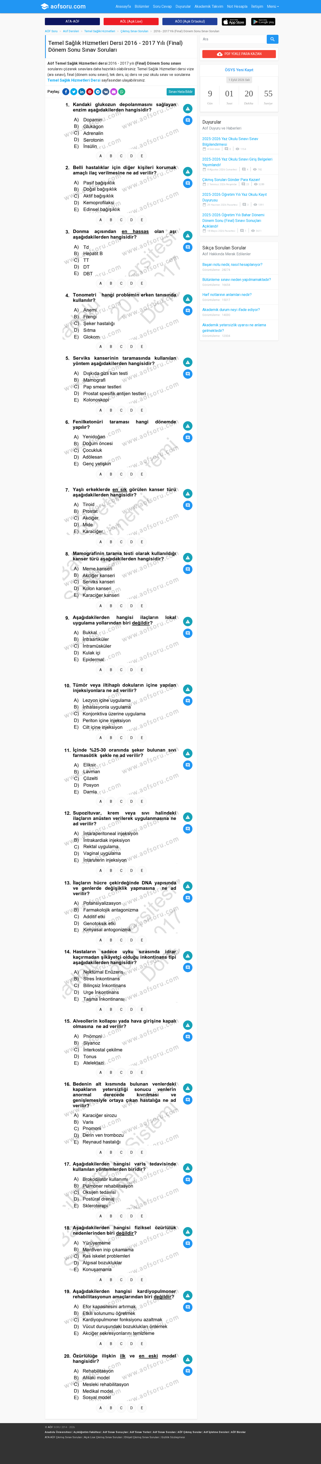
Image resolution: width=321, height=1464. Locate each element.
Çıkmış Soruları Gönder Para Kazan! (231, 179)
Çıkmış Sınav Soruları (134, 31)
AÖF (50, 1427)
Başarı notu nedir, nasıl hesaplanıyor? (232, 264)
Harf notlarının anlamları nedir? (227, 294)
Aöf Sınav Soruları (164, 1432)
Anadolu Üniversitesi (58, 1432)
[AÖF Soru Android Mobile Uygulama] (263, 21)
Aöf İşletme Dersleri (216, 1432)
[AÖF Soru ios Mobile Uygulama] (234, 21)
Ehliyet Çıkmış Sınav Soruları (141, 1437)
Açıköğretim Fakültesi (87, 1432)
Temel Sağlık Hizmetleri (99, 31)
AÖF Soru (51, 31)
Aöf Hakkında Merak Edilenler (226, 254)
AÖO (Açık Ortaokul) (190, 21)
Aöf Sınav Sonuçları (115, 1432)
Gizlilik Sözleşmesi (173, 1437)
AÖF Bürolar (238, 1432)
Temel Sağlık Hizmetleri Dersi (73, 80)
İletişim (257, 6)
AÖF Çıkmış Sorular (190, 1432)
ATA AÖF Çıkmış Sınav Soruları (63, 1437)
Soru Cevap (162, 6)
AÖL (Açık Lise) (131, 21)
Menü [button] (271, 6)
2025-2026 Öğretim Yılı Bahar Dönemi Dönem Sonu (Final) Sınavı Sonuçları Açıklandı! (233, 220)
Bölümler (142, 6)
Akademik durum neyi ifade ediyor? (231, 309)
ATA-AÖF (72, 21)
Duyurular (183, 6)
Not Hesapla (237, 6)
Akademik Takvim (209, 6)
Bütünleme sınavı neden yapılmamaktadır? (236, 279)
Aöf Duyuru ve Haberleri (221, 128)
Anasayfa (123, 6)
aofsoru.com (63, 6)
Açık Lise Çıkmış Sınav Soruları (103, 1437)
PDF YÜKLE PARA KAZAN (239, 54)
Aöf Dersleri (71, 31)
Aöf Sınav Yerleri (140, 1432)
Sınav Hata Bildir (181, 92)
